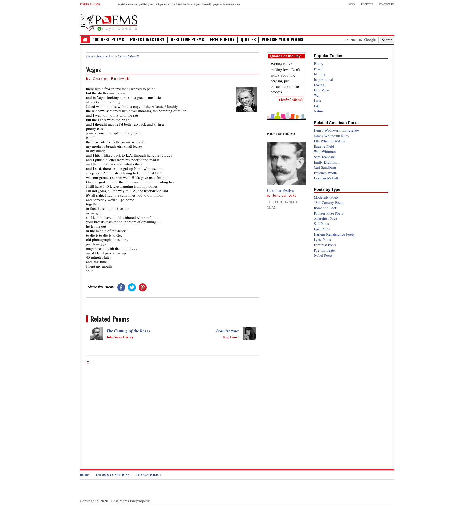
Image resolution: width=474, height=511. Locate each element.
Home (84, 475)
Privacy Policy (148, 475)
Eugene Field (324, 146)
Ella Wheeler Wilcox (329, 140)
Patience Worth (325, 172)
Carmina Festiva (280, 190)
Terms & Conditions (112, 475)
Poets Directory (147, 39)
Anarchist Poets (326, 218)
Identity (320, 74)
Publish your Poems (282, 39)
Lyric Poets (322, 239)
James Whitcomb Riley (331, 135)
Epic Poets (322, 228)
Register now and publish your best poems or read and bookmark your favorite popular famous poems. (179, 4)
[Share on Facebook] (121, 286)
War (317, 95)
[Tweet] (132, 286)
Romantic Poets (325, 207)
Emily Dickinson (327, 162)
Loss (317, 100)
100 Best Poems (108, 39)
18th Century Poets (328, 202)
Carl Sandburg (325, 167)
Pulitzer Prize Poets (328, 213)
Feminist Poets (325, 244)
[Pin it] (143, 286)
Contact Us (386, 4)
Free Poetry (222, 39)
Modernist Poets (326, 197)
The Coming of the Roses (128, 331)
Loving (319, 84)
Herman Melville (327, 177)
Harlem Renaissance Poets (334, 234)
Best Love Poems (187, 39)
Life (317, 105)
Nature (319, 111)
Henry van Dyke (284, 195)
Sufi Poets (321, 223)
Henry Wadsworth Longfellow (337, 130)
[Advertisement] (336, 21)
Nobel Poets (323, 255)
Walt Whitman (325, 151)
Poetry (319, 63)
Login (351, 4)
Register (367, 4)
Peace (318, 68)
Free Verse (322, 89)
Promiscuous (227, 331)
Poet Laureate (324, 250)
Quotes (248, 39)
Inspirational (323, 79)
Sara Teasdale (324, 156)
